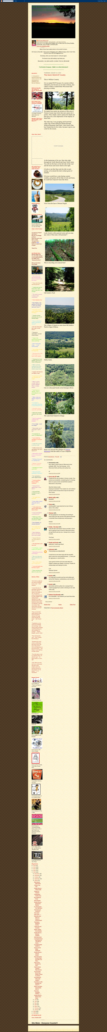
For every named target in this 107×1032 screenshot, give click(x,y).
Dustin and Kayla (53, 542)
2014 (34, 865)
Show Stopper (37, 900)
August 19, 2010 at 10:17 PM (54, 581)
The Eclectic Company (46, 6)
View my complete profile (43, 46)
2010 (34, 872)
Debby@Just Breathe (55, 594)
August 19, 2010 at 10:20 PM (54, 591)
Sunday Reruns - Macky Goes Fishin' (38, 997)
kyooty (51, 575)
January (37, 1009)
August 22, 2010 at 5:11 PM (54, 598)
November (37, 875)
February (37, 1008)
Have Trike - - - (37, 914)
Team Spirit (36, 912)
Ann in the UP (52, 476)
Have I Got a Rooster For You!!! (37, 964)
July (36, 999)
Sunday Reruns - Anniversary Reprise (38, 904)
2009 (34, 1011)
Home (60, 604)
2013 (34, 867)
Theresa (51, 513)
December (37, 873)
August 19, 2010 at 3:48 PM (54, 539)
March (36, 1006)
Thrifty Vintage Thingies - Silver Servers (38, 968)
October (37, 877)
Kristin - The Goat (53, 526)
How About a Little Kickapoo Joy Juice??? (38, 983)
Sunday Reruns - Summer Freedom (38, 934)
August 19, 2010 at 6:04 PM (54, 546)
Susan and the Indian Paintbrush (37, 949)
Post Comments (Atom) (57, 607)
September (37, 878)
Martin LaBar (52, 497)
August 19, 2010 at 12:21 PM (54, 523)
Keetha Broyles (43, 40)
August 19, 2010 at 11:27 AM (54, 509)
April (36, 1004)
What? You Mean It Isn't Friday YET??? (38, 988)
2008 (34, 1013)
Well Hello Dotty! (38, 937)
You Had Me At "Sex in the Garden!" (37, 979)
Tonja (50, 504)
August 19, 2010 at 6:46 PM (54, 572)
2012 (34, 868)
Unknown (51, 549)
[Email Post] (61, 456)
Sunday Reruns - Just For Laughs (38, 954)
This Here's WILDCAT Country (37, 923)
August (36, 880)
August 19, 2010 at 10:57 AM (54, 501)
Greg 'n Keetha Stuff (36, 1017)
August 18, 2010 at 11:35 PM (54, 473)
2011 (34, 870)
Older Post (72, 604)
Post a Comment (48, 601)
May (36, 1003)
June (36, 1001)
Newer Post (47, 604)
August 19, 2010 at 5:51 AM (54, 494)
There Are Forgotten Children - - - (37, 992)
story (37, 242)
